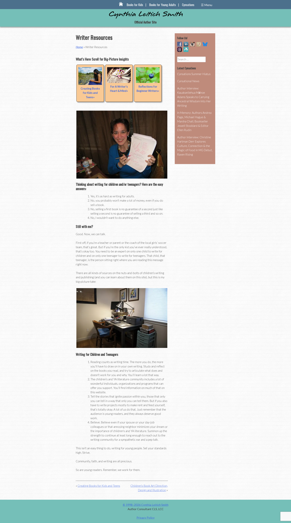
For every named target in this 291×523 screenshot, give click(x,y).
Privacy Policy (146, 517)
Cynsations (188, 4)
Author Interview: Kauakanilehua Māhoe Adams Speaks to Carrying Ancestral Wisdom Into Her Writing (194, 97)
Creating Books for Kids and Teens (90, 93)
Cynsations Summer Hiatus (194, 74)
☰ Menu (206, 5)
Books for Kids (135, 4)
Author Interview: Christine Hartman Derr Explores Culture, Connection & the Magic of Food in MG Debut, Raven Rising (194, 145)
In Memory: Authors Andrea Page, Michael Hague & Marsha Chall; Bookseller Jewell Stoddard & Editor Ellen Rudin (194, 121)
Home (79, 47)
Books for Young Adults (162, 4)
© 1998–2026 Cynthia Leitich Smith (145, 505)
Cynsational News (188, 81)
